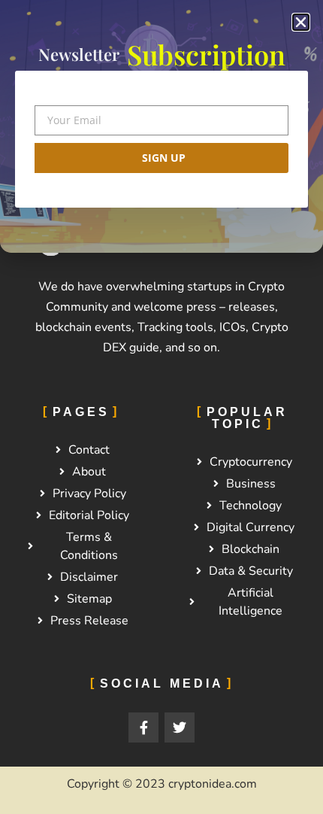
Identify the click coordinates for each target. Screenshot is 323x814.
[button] (301, 22)
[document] (161, 407)
